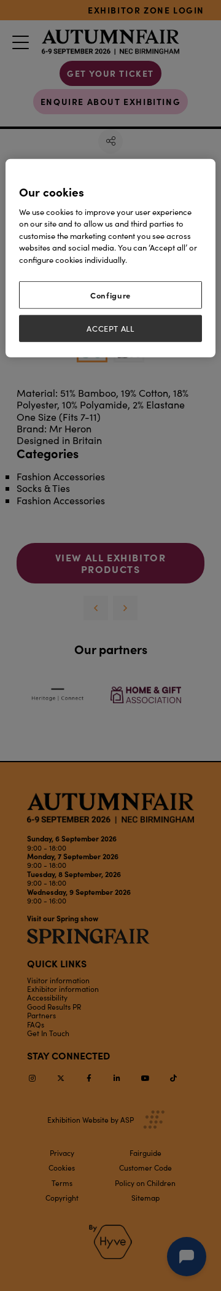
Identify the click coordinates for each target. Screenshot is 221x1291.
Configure (110, 294)
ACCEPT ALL (110, 327)
